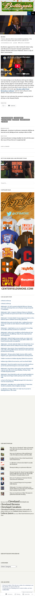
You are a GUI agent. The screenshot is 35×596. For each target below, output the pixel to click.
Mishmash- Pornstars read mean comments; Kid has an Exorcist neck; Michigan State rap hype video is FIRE (17, 130)
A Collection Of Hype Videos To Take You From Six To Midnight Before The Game (16, 389)
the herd (4, 121)
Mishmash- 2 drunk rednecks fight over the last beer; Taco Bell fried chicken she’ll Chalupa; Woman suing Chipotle (17, 344)
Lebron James (7, 513)
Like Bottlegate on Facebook (10, 553)
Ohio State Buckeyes (24, 513)
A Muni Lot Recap (6, 300)
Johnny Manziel (25, 119)
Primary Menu (33, 13)
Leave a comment (25, 42)
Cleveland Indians (8, 509)
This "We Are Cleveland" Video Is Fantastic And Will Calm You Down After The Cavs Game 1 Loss (21, 449)
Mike (15, 42)
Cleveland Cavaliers (11, 507)
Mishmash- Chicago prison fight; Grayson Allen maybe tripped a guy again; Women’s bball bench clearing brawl (17, 354)
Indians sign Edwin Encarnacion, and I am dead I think (16, 361)
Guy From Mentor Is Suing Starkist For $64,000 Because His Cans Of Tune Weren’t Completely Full (17, 138)
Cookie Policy (5, 589)
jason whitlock (6, 119)
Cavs (6, 502)
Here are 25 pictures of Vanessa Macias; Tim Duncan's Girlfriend (21, 478)
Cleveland (14, 501)
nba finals (16, 513)
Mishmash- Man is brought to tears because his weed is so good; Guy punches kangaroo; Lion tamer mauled (17, 365)
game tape (10, 511)
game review (4, 511)
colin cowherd (19, 117)
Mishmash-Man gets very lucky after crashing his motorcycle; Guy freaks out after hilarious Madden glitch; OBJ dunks (17, 324)
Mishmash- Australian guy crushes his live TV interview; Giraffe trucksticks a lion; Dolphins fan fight (16, 385)
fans (30, 509)
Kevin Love (29, 511)
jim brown (16, 119)
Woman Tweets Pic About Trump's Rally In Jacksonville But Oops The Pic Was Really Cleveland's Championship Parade (22, 473)
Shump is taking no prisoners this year (21, 467)
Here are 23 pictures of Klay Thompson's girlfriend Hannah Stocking (21, 493)
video (2, 515)
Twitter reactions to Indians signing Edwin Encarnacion (17, 358)
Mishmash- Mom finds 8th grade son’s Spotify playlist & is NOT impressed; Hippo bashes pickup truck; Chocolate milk (17, 376)
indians (15, 511)
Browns (3, 37)
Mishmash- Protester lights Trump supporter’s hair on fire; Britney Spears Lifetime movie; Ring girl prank (17, 318)
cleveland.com (24, 502)
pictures (32, 513)
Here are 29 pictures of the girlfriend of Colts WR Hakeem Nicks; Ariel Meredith (21, 454)
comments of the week (22, 509)
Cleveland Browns (7, 117)
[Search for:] (17, 183)
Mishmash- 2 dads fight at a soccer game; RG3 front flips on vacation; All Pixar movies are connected (17, 328)
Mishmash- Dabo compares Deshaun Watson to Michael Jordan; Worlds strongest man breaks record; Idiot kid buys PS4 (17, 313)
